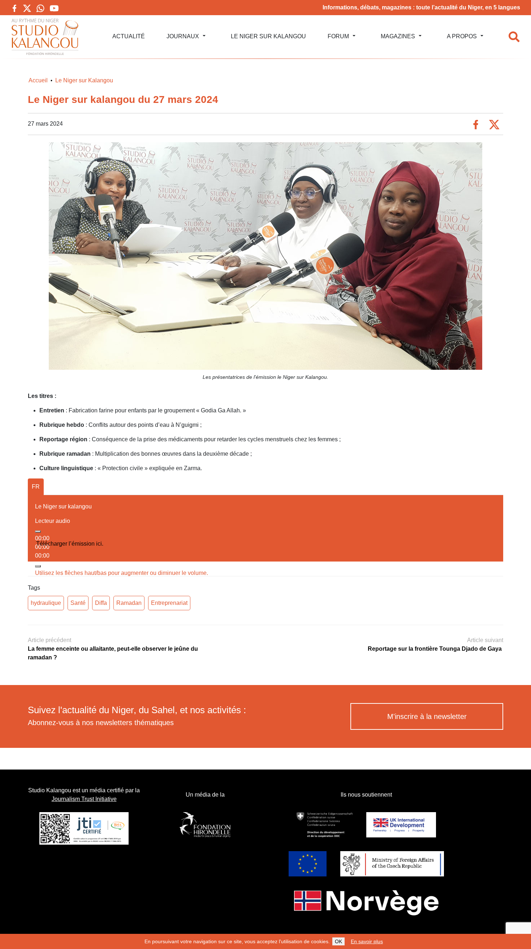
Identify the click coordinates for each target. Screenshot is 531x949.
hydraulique (46, 603)
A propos (462, 36)
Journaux (183, 36)
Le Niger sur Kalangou (268, 36)
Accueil (38, 80)
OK (338, 941)
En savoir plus (367, 941)
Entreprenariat (169, 603)
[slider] (121, 573)
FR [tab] (36, 487)
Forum (338, 36)
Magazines (398, 36)
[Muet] (38, 566)
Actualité (128, 36)
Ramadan (129, 603)
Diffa (101, 603)
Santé (78, 603)
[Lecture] (38, 531)
